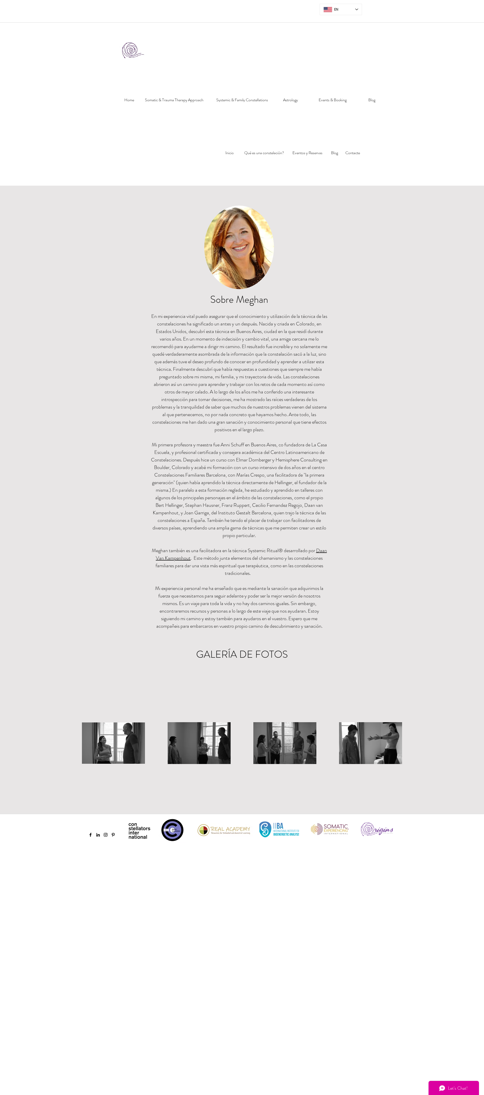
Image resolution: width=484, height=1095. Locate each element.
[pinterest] (113, 834)
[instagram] (105, 834)
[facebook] (90, 834)
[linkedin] (98, 834)
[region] (127, 117)
